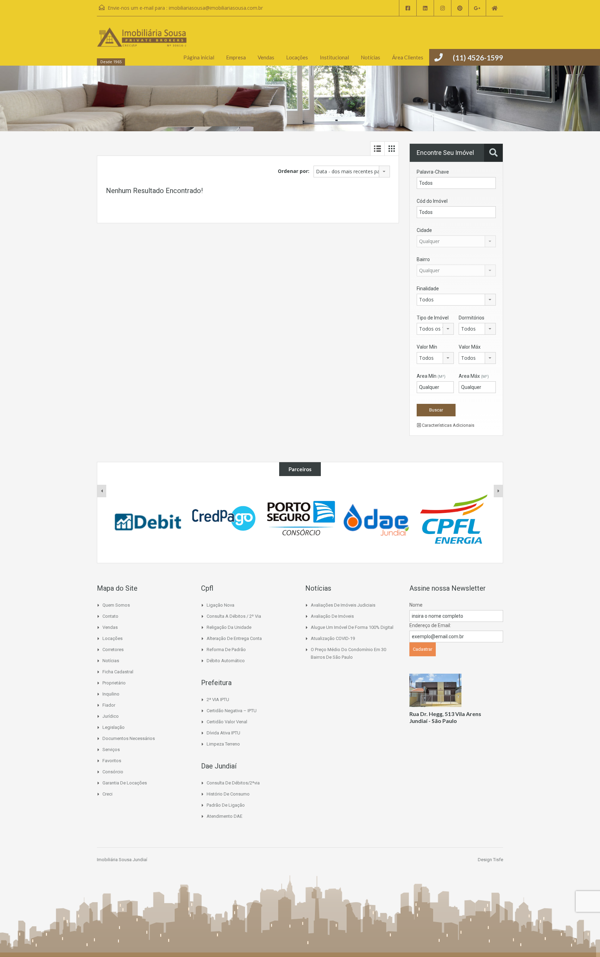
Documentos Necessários (128, 738)
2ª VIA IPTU (218, 699)
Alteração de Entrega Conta (234, 638)
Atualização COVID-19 (333, 638)
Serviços (111, 749)
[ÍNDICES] (148, 519)
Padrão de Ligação (226, 805)
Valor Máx (470, 347)
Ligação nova (220, 605)
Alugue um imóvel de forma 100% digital (352, 627)
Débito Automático (226, 660)
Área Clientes (407, 57)
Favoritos (111, 760)
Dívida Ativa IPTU (223, 732)
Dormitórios (471, 318)
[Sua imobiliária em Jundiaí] (142, 44)
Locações (297, 57)
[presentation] (101, 491)
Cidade (424, 230)
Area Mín (431, 376)
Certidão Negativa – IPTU (232, 710)
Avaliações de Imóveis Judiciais (343, 605)
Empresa (236, 57)
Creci (107, 794)
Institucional (334, 57)
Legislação (113, 727)
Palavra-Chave (433, 172)
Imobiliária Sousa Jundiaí (122, 859)
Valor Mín (427, 347)
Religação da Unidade (229, 627)
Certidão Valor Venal (227, 721)
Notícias (370, 57)
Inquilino (110, 694)
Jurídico (110, 716)
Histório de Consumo (228, 794)
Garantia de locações (124, 782)
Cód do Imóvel (432, 201)
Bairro (423, 259)
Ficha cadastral (117, 671)
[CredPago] (224, 519)
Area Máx (474, 376)
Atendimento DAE (224, 816)
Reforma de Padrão (226, 649)
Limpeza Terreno (223, 744)
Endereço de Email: (430, 625)
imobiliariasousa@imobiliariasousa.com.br (216, 8)
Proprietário (114, 682)
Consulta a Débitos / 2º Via (234, 616)
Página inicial (198, 57)
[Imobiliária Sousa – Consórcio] (300, 519)
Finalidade (428, 288)
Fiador (108, 705)
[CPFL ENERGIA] (453, 519)
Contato (110, 616)
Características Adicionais (447, 425)
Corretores (113, 649)
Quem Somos (116, 605)
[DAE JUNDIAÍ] (376, 519)
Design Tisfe (490, 859)
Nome (416, 605)
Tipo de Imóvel (433, 318)
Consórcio (112, 771)
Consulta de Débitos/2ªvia (233, 782)
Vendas (266, 57)
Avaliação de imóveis (332, 616)
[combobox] (352, 171)
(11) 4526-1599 (478, 57)
